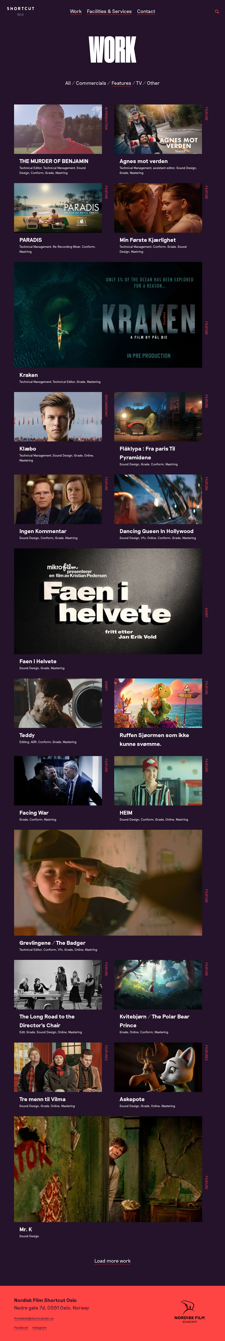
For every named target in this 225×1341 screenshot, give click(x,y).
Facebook (21, 1327)
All (68, 83)
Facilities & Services (109, 11)
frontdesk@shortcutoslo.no (34, 1318)
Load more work (112, 1261)
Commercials (91, 83)
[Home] (20, 11)
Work (76, 11)
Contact (146, 11)
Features (121, 83)
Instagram (39, 1327)
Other (153, 83)
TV (139, 83)
